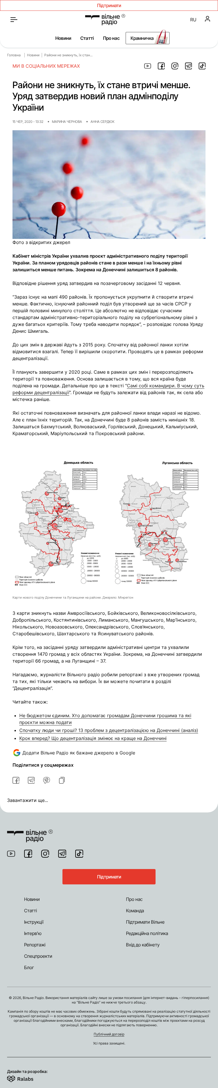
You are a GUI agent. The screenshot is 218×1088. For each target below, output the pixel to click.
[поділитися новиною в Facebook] (161, 66)
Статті (87, 38)
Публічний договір (109, 1034)
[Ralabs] (27, 1078)
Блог (29, 967)
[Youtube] (11, 854)
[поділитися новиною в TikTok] (202, 66)
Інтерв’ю (32, 933)
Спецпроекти (38, 956)
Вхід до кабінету (143, 945)
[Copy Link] (62, 780)
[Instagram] (45, 854)
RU (193, 19)
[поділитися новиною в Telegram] (188, 66)
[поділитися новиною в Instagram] (174, 66)
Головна (14, 55)
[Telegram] (62, 854)
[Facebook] (28, 854)
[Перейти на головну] (105, 19)
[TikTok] (79, 854)
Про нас (111, 38)
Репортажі (34, 945)
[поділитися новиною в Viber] (46, 780)
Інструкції (33, 922)
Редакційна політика (147, 933)
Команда (135, 910)
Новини (63, 38)
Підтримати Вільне (145, 922)
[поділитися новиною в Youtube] (147, 66)
